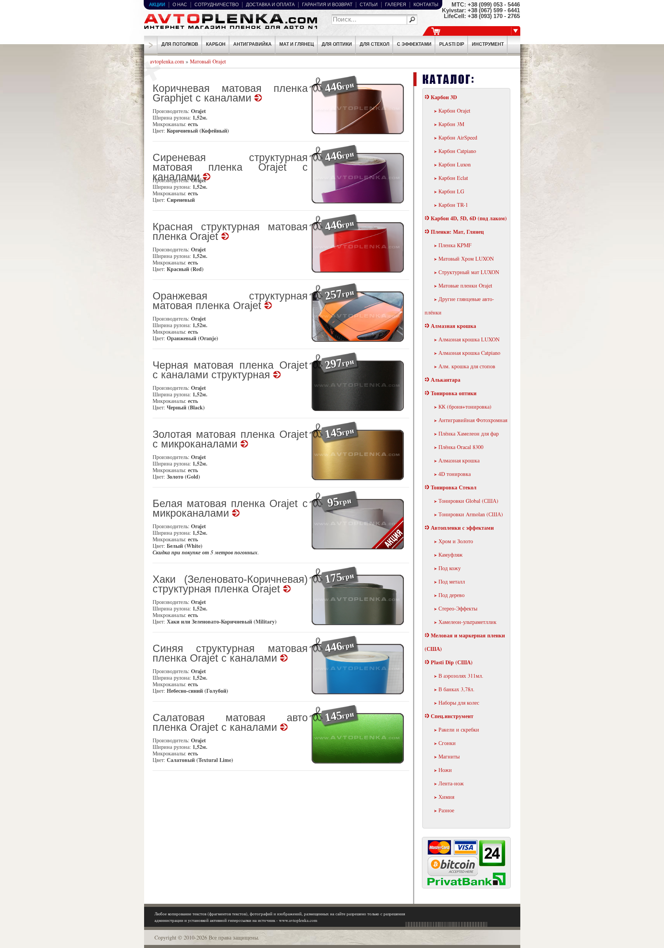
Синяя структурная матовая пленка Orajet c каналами (230, 654)
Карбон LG (451, 191)
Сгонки (447, 743)
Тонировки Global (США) (468, 500)
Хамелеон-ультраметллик (467, 621)
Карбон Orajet (454, 110)
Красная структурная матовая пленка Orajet (230, 232)
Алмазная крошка (453, 326)
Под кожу (449, 568)
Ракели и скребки (458, 729)
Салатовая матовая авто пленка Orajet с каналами (230, 723)
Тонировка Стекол (453, 487)
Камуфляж (450, 554)
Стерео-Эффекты (457, 608)
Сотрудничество (216, 4)
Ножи (445, 769)
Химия (446, 796)
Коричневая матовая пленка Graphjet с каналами (230, 94)
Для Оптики (337, 44)
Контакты (425, 4)
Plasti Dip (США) (452, 662)
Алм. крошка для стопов (466, 366)
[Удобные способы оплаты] (466, 884)
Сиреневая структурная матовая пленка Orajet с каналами (230, 163)
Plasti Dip (451, 44)
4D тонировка (454, 473)
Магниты (449, 756)
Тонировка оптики (453, 393)
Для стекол (374, 44)
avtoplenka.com (167, 61)
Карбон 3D (444, 97)
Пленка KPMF (454, 245)
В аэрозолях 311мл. (460, 675)
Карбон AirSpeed (457, 137)
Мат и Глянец (296, 44)
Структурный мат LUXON (468, 272)
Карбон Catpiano (457, 151)
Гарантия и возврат (327, 4)
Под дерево (451, 595)
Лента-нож (451, 783)
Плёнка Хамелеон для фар (468, 433)
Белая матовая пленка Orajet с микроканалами (230, 509)
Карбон (216, 44)
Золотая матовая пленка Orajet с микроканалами (230, 440)
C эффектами (414, 44)
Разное (446, 810)
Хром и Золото (455, 541)
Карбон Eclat (453, 177)
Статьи (369, 4)
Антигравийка (252, 44)
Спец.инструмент (452, 716)
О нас (180, 4)
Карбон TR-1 (453, 204)
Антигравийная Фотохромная (472, 420)
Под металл (451, 581)
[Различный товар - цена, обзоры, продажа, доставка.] (230, 29)
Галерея (395, 4)
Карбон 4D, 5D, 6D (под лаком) (469, 218)
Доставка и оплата (270, 4)
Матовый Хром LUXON (466, 258)
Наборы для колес (458, 702)
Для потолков (179, 44)
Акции (157, 4)
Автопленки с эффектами (462, 528)
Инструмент (488, 44)
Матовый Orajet (208, 61)
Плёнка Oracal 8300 (460, 447)
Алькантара (445, 380)
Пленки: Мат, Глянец (457, 232)
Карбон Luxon (454, 164)
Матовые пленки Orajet (465, 285)
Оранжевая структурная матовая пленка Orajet (230, 301)
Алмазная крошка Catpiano (469, 352)
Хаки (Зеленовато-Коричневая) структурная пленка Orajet (230, 585)
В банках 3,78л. (456, 689)
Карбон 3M (451, 124)
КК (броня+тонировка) (464, 406)
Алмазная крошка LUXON (469, 339)
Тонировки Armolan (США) (470, 514)
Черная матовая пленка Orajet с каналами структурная (230, 371)
